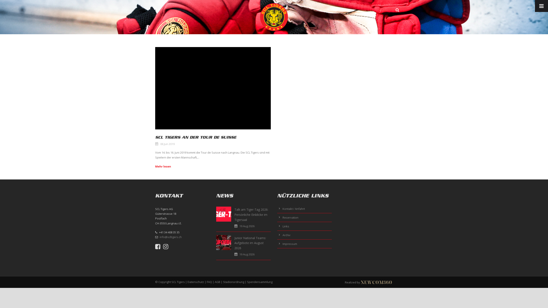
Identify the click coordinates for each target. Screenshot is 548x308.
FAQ (209, 282)
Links (286, 226)
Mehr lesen (163, 166)
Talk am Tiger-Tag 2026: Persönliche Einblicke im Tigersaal (251, 214)
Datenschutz (196, 282)
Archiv (286, 235)
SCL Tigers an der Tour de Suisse (195, 137)
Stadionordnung (233, 282)
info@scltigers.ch (171, 237)
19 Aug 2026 (247, 226)
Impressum (290, 244)
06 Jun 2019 (167, 144)
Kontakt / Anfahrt (294, 209)
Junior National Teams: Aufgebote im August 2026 (250, 243)
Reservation (290, 217)
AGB (217, 282)
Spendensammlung (260, 282)
